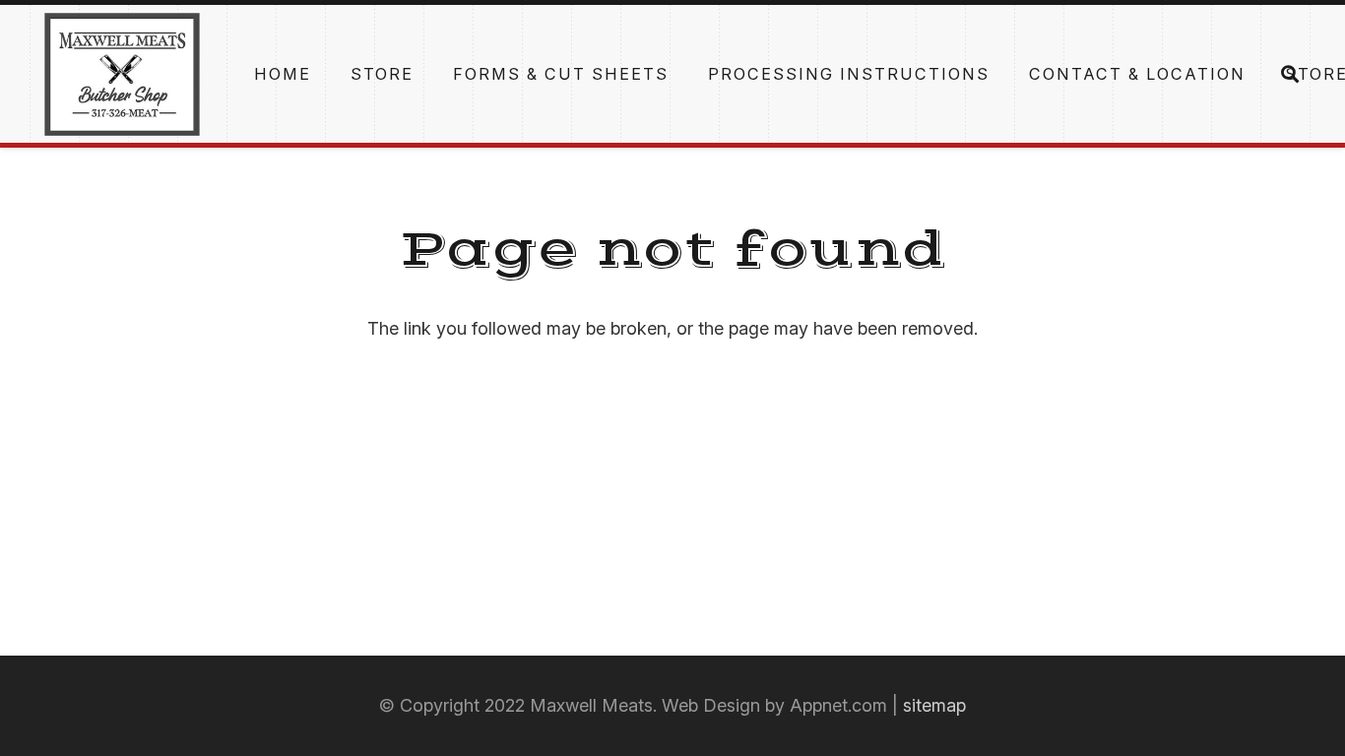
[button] (1259, 73)
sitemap (934, 705)
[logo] (122, 74)
